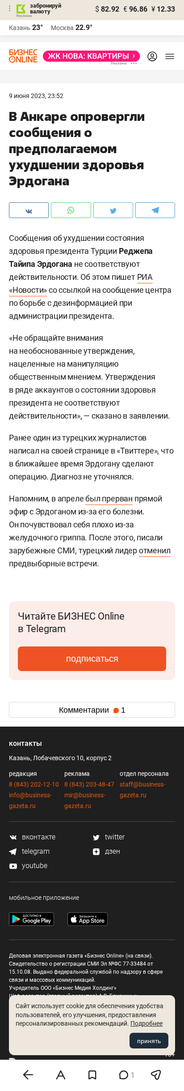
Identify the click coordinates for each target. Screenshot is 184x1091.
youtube (33, 865)
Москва (62, 27)
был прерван (109, 498)
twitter (114, 837)
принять (149, 1040)
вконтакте (37, 837)
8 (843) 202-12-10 (34, 784)
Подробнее (146, 1023)
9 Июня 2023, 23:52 (36, 95)
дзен (111, 851)
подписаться (92, 658)
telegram (35, 851)
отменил (155, 550)
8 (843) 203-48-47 (89, 784)
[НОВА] (89, 56)
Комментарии (92, 710)
